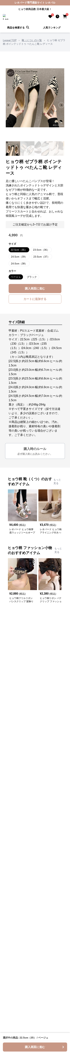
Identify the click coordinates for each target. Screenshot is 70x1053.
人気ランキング (52, 27)
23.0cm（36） (41, 249)
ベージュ (16, 276)
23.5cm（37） (41, 256)
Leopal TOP (10, 40)
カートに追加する (35, 298)
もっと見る (57, 481)
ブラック (32, 276)
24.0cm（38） (19, 263)
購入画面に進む (35, 288)
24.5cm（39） (19, 256)
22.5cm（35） (19, 249)
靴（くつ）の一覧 (32, 40)
